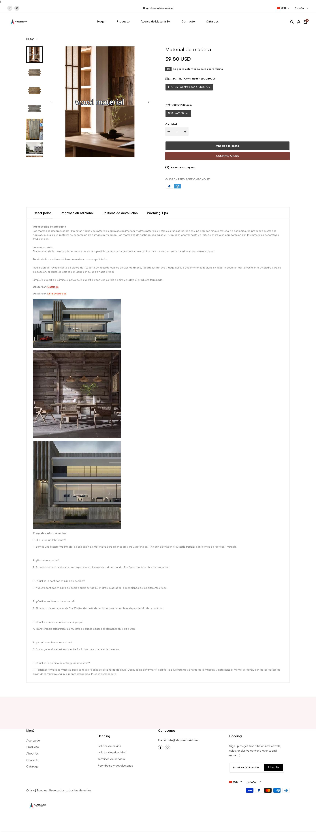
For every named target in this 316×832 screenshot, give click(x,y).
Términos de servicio (111, 759)
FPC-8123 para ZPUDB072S (184, 95)
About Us (32, 753)
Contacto (32, 760)
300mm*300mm (178, 113)
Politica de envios (109, 746)
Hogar (30, 38)
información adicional (77, 213)
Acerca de (33, 740)
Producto (32, 747)
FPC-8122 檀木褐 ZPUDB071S (235, 86)
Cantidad (171, 124)
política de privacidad (112, 752)
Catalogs (32, 766)
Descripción (42, 213)
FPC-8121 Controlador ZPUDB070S (189, 86)
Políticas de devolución (120, 213)
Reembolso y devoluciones (115, 765)
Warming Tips (157, 213)
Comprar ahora (227, 156)
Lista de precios (56, 293)
